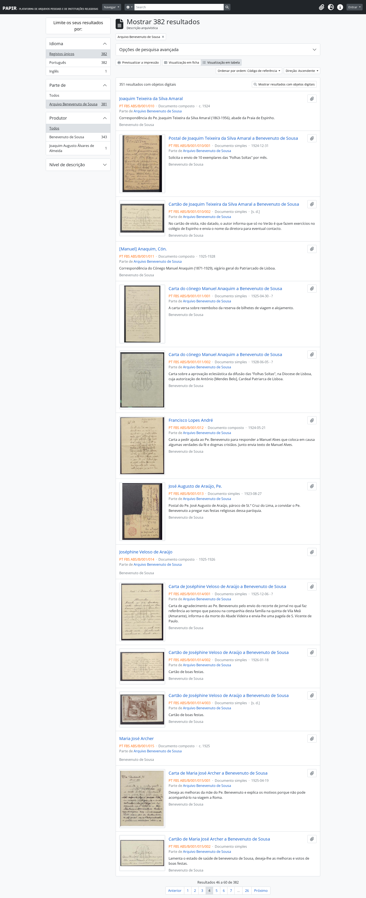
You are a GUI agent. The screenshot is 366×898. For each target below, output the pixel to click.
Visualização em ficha (183, 62)
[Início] (52, 7)
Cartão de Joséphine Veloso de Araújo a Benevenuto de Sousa (229, 652)
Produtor (58, 118)
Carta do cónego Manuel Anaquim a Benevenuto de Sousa (225, 288)
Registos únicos (78, 55)
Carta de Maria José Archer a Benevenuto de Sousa (218, 773)
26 (247, 890)
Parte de (57, 85)
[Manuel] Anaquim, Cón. (143, 248)
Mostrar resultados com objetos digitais (286, 84)
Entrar (353, 7)
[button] (321, 7)
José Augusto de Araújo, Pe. (195, 486)
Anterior (175, 890)
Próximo (261, 890)
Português (78, 63)
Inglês (78, 72)
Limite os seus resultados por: (78, 26)
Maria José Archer (136, 738)
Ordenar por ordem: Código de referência (248, 71)
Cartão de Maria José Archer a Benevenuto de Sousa (219, 839)
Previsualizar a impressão (140, 62)
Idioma (56, 43)
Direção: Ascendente (301, 71)
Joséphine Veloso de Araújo (145, 551)
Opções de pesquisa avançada (149, 49)
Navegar (110, 7)
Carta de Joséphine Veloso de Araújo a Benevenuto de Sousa (227, 586)
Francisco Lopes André (191, 420)
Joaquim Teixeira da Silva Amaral (151, 98)
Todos (54, 95)
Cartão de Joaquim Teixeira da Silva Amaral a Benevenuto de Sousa (234, 204)
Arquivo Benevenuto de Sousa (78, 105)
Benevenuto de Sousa (78, 138)
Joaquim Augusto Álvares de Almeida (78, 148)
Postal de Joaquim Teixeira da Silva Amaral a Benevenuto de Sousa (233, 138)
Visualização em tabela (223, 62)
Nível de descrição (67, 165)
